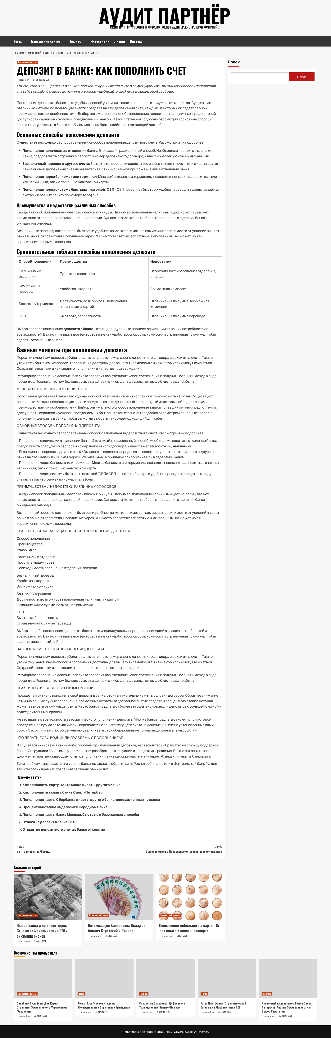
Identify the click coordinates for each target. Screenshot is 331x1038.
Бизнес (75, 41)
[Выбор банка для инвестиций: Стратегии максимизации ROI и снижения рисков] (48, 897)
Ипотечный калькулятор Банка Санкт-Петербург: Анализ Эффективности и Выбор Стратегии (287, 1007)
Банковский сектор (46, 41)
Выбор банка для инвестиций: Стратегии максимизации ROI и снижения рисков (42, 930)
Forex (18, 41)
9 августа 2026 (40, 941)
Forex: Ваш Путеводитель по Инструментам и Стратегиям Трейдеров (104, 1005)
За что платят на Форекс (33, 849)
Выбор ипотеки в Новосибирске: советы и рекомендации (184, 849)
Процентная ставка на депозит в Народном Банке (65, 807)
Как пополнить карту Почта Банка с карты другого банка (71, 785)
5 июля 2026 (182, 935)
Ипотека (136, 41)
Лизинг (119, 41)
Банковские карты (27, 993)
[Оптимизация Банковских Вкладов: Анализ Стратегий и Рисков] (119, 897)
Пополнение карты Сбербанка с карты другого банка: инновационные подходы (91, 799)
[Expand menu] (24, 41)
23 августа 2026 (224, 1011)
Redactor (24, 79)
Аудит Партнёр (164, 15)
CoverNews (182, 1031)
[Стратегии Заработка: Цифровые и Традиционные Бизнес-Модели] (165, 978)
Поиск (234, 62)
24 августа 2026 (163, 1011)
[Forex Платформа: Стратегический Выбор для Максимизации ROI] (227, 978)
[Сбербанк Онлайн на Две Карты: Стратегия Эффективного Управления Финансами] (43, 978)
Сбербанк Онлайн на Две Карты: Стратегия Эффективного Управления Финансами (42, 1007)
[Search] (315, 40)
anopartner (24, 941)
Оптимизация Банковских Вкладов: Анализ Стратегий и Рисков (117, 927)
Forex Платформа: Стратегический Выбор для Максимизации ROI (223, 1005)
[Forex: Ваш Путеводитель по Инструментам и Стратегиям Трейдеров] (104, 978)
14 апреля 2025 (41, 79)
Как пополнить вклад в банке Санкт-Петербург (63, 792)
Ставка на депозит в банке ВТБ (48, 822)
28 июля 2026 (111, 935)
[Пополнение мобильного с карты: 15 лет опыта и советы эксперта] (190, 897)
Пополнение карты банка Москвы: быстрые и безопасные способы (80, 814)
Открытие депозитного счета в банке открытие (63, 829)
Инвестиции (100, 41)
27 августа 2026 (40, 1015)
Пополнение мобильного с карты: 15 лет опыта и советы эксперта (189, 927)
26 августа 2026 (102, 1011)
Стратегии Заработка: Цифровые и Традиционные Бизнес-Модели (162, 1005)
